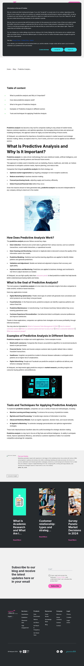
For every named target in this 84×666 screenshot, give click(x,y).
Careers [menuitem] (58, 622)
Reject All (70, 49)
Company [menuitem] (59, 611)
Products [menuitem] (36, 611)
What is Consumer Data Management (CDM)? (43, 326)
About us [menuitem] (58, 614)
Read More (17, 540)
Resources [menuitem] (48, 611)
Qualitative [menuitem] (24, 617)
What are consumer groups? (16, 331)
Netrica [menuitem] (36, 619)
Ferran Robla (23, 456)
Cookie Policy (25, 40)
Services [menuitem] (24, 611)
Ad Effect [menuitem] (36, 622)
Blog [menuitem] (46, 624)
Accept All (57, 49)
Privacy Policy (16, 40)
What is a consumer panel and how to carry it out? (37, 329)
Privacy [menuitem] (69, 614)
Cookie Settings (44, 49)
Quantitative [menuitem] (24, 614)
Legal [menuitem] (68, 611)
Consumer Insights (12, 476)
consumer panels (42, 275)
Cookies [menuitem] (69, 617)
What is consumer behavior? (65, 329)
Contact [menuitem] (58, 625)
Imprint (32, 40)
